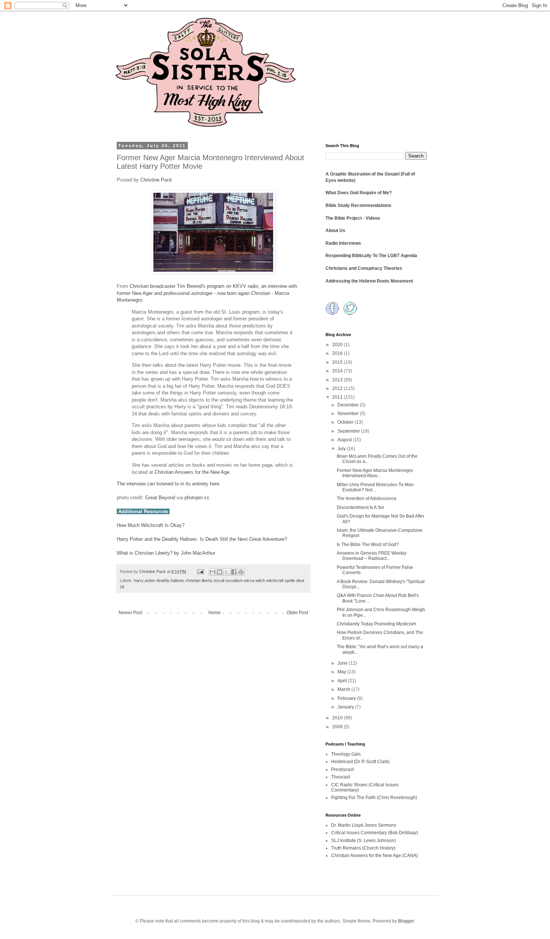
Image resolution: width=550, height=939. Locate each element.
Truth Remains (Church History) (363, 848)
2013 (338, 379)
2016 (338, 353)
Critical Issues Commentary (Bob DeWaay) (374, 832)
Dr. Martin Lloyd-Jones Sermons (363, 825)
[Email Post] (200, 571)
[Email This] (212, 572)
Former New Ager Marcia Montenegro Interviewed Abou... (375, 473)
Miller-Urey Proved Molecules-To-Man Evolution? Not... (375, 487)
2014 (338, 371)
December (348, 405)
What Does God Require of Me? (359, 192)
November (348, 413)
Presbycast (342, 769)
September (349, 431)
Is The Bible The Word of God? (368, 544)
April (342, 680)
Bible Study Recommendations (358, 205)
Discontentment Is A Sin (360, 507)
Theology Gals (346, 754)
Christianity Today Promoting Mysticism (376, 623)
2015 (338, 362)
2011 (338, 397)
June (343, 663)
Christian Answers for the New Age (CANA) (374, 855)
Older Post (297, 612)
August (345, 439)
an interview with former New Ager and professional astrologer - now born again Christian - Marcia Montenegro (207, 293)
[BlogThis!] (219, 572)
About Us (335, 230)
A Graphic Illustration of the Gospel (363, 174)
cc (207, 497)
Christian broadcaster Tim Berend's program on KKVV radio (193, 286)
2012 (338, 388)
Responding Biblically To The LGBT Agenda (371, 255)
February (347, 698)
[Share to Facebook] (234, 572)
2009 (338, 726)
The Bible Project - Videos (353, 218)
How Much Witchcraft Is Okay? (150, 525)
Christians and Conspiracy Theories (364, 268)
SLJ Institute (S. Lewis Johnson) (363, 840)
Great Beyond (160, 497)
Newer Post (130, 612)
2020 (338, 344)
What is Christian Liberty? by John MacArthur (166, 553)
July (342, 448)
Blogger (406, 921)
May (342, 671)
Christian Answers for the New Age (192, 472)
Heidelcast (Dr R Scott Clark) (360, 761)
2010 (338, 717)
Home (214, 612)
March (344, 689)
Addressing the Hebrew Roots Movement (369, 281)
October (346, 422)
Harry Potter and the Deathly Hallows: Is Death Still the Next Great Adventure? (202, 539)
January (346, 707)
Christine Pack (156, 180)
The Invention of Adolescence (367, 498)
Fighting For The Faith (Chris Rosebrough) (374, 797)
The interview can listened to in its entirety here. (169, 484)
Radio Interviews (343, 243)
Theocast (340, 777)
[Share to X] (226, 572)
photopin (193, 497)
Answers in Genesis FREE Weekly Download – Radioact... (371, 556)
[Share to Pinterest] (241, 572)
